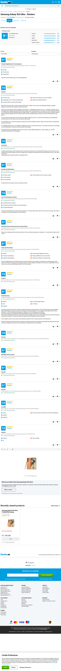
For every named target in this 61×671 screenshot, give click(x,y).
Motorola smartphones (26, 591)
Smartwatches (3, 606)
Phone (6, 11)
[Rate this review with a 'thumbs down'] (57, 81)
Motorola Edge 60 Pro (5, 593)
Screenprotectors (4, 601)
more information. (43, 629)
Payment (23, 599)
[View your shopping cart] (58, 2)
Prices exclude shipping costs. (44, 627)
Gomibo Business (45, 599)
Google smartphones (25, 592)
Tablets (44, 585)
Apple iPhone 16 (4, 588)
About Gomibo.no (12, 631)
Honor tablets (45, 591)
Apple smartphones (25, 587)
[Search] (58, 6)
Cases (2, 599)
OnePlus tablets (45, 592)
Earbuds (2, 603)
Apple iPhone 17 (4, 587)
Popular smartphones (7, 585)
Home (2, 11)
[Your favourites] (55, 2)
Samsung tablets (45, 588)
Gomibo (3, 610)
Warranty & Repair (25, 606)
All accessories (4, 607)
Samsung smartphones (26, 588)
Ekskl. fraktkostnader (10, 542)
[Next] (59, 449)
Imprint (22, 631)
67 (12, 449)
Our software (3, 613)
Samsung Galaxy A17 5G (6, 595)
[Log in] (52, 2)
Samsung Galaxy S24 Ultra (19, 11)
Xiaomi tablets (45, 589)
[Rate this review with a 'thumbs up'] (53, 81)
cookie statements (6, 663)
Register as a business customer (48, 601)
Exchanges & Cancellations (26, 605)
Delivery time (24, 602)
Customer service (26, 598)
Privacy (18, 631)
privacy (53, 662)
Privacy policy (3, 614)
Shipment (23, 603)
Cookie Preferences (29, 631)
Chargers (2, 602)
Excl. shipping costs (33, 475)
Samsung (10, 11)
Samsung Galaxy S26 (5, 589)
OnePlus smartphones (25, 589)
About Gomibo (3, 612)
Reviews (27, 11)
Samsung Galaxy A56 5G (6, 591)
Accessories (4, 598)
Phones (23, 585)
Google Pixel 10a (4, 592)
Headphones (3, 605)
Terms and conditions (39, 631)
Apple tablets (45, 587)
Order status (23, 601)
